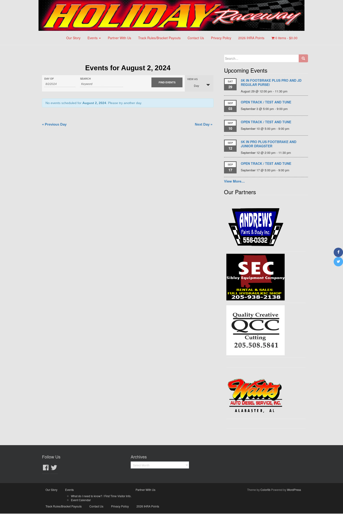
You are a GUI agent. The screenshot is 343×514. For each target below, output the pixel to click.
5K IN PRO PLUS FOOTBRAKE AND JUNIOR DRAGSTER (268, 143)
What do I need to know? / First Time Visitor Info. (101, 496)
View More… (234, 181)
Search (85, 78)
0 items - (286, 37)
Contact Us (196, 37)
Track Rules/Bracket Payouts (159, 37)
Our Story (73, 37)
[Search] (303, 58)
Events (93, 37)
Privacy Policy (221, 37)
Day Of (49, 78)
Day (196, 86)
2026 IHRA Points (251, 37)
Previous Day (54, 124)
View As (192, 79)
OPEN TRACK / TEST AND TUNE (266, 102)
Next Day (203, 124)
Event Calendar (81, 500)
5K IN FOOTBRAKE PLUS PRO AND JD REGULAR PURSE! (271, 82)
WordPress (294, 490)
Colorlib (265, 490)
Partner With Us (119, 37)
